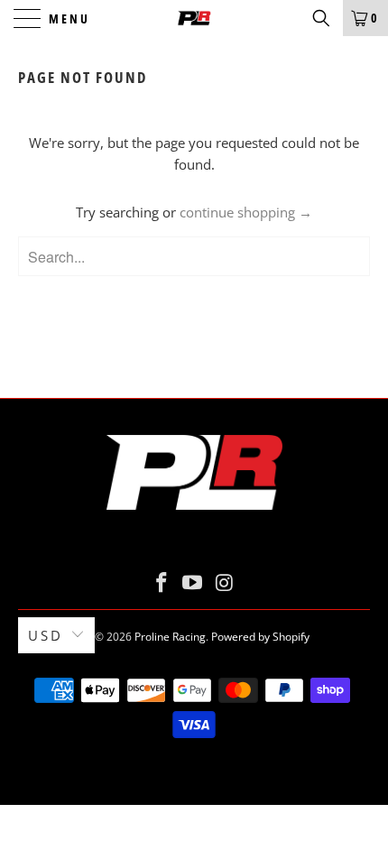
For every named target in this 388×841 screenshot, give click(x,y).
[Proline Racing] (194, 18)
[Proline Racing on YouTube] (193, 583)
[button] (321, 18)
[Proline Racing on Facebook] (161, 583)
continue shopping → (246, 212)
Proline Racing (170, 636)
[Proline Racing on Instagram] (224, 583)
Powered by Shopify (260, 636)
